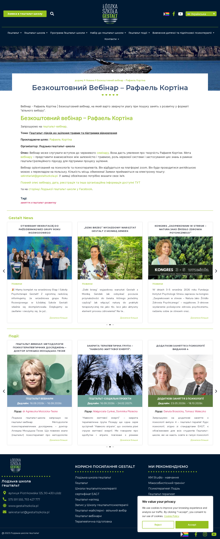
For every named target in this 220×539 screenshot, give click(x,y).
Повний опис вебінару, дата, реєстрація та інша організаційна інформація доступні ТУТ (80, 182)
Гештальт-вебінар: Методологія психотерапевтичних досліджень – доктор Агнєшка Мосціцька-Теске (39, 347)
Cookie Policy (171, 516)
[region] (175, 514)
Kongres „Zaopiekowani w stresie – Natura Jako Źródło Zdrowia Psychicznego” (180, 229)
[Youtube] (180, 13)
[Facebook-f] (173, 13)
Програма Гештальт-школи (67, 32)
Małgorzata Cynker (104, 411)
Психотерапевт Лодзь (164, 488)
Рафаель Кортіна (61, 139)
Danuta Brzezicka (174, 411)
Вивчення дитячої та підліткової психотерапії (182, 32)
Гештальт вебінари (39, 398)
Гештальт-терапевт (161, 494)
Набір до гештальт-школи (106, 32)
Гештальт (13, 32)
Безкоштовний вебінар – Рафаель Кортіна (77, 118)
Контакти (110, 39)
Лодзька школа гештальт (93, 477)
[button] (201, 13)
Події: (14, 336)
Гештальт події (138, 32)
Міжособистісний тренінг (166, 483)
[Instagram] (204, 534)
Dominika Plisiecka (127, 411)
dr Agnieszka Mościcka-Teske (40, 411)
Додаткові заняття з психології (180, 398)
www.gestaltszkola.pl (23, 506)
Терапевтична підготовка (93, 521)
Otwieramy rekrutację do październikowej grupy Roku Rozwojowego (39, 229)
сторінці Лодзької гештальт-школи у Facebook (60, 189)
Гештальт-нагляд (87, 499)
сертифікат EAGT (87, 494)
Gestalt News (21, 218)
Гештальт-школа (34, 32)
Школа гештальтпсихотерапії (96, 488)
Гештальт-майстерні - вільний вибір (101, 510)
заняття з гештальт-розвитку (38, 202)
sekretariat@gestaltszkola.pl (29, 512)
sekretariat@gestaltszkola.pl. (39, 175)
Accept (192, 524)
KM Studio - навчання (163, 477)
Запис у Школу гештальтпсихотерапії (101, 505)
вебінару (26, 157)
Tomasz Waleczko (195, 411)
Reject (158, 524)
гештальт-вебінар (55, 126)
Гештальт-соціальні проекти (110, 398)
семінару (103, 152)
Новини (17, 283)
